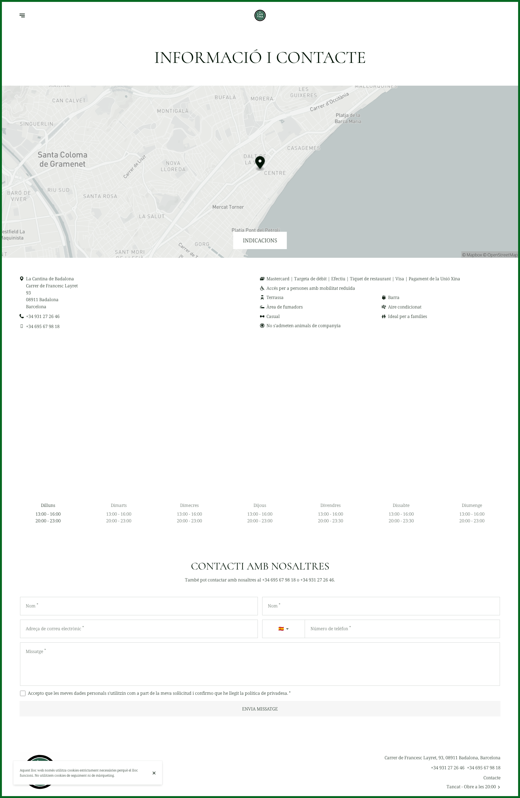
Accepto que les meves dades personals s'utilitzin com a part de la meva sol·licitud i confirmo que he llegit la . (159, 693)
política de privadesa (266, 693)
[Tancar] (154, 773)
